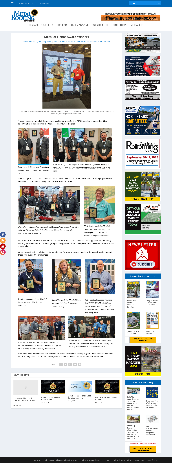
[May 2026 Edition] (152, 320)
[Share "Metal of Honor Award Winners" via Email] (75, 364)
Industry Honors (81, 41)
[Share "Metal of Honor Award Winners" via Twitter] (65, 364)
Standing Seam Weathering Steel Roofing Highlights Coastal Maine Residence (133, 432)
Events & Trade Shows (63, 41)
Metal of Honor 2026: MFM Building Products (79, 397)
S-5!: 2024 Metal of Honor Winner (106, 398)
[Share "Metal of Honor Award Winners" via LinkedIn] (70, 364)
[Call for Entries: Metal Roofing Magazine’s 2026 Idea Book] (152, 419)
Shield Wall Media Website (122, 460)
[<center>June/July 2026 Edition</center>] (133, 320)
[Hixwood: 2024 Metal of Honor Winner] (53, 387)
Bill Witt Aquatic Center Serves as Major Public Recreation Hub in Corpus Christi (133, 403)
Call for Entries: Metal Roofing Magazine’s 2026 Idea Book (152, 430)
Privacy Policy (139, 460)
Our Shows (120, 25)
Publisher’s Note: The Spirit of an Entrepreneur (42, 3)
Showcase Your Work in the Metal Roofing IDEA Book (152, 404)
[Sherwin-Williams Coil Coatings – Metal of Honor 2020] (25, 387)
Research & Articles (41, 25)
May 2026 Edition (150, 332)
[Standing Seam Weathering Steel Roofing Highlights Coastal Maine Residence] (133, 419)
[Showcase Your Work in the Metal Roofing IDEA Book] (152, 392)
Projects (62, 25)
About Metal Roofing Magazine (68, 460)
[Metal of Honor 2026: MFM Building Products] (80, 386)
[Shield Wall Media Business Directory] (133, 289)
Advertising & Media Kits (91, 460)
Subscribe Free (101, 25)
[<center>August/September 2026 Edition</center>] (152, 289)
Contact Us (106, 460)
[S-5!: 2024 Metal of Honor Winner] (107, 387)
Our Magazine (79, 25)
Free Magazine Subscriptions (44, 460)
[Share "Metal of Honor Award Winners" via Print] (79, 364)
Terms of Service (152, 460)
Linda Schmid (29, 41)
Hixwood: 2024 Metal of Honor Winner (51, 398)
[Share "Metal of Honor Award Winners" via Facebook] (61, 364)
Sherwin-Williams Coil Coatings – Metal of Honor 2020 (25, 400)
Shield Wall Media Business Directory (131, 303)
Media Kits (137, 25)
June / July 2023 (44, 41)
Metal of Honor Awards (100, 41)
